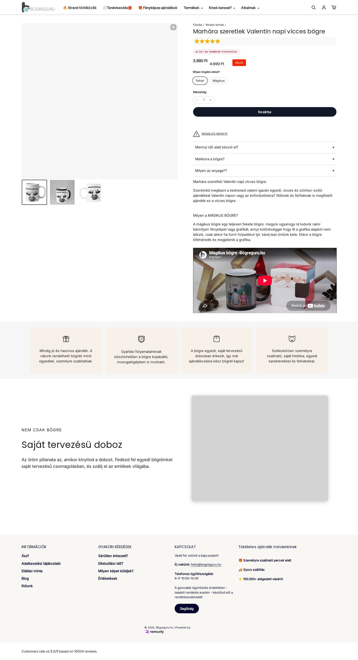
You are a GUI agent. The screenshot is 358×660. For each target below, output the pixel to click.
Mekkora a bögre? (210, 159)
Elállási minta (32, 571)
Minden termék (215, 24)
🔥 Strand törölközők (80, 8)
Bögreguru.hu (164, 627)
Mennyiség (199, 92)
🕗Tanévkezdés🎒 (117, 8)
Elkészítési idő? (110, 563)
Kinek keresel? (220, 8)
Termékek (192, 8)
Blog (25, 578)
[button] (208, 41)
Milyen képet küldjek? (116, 571)
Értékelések (107, 578)
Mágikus (219, 81)
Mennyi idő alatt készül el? (216, 147)
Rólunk (27, 586)
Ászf (25, 556)
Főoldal (197, 24)
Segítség (187, 608)
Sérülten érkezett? (113, 556)
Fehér (200, 81)
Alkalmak (248, 8)
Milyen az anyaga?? (211, 171)
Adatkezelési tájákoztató (41, 563)
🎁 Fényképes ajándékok (157, 8)
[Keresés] (313, 7)
